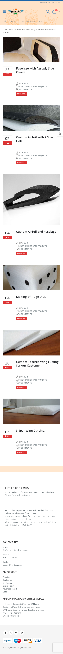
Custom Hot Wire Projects (33, 86)
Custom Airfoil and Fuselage (36, 232)
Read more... (21, 94)
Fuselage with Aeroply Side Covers (35, 70)
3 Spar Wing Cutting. (30, 431)
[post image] (31, 49)
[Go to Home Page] (5, 21)
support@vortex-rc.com (13, 565)
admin (25, 83)
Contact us (7, 580)
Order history (8, 586)
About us (6, 577)
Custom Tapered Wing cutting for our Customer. (37, 363)
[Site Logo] (16, 12)
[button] (5, 11)
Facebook (5, 632)
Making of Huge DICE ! (31, 297)
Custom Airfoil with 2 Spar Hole (34, 139)
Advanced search (10, 589)
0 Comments (25, 89)
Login (5, 592)
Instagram (21, 632)
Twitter (11, 632)
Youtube (16, 632)
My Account (7, 583)
